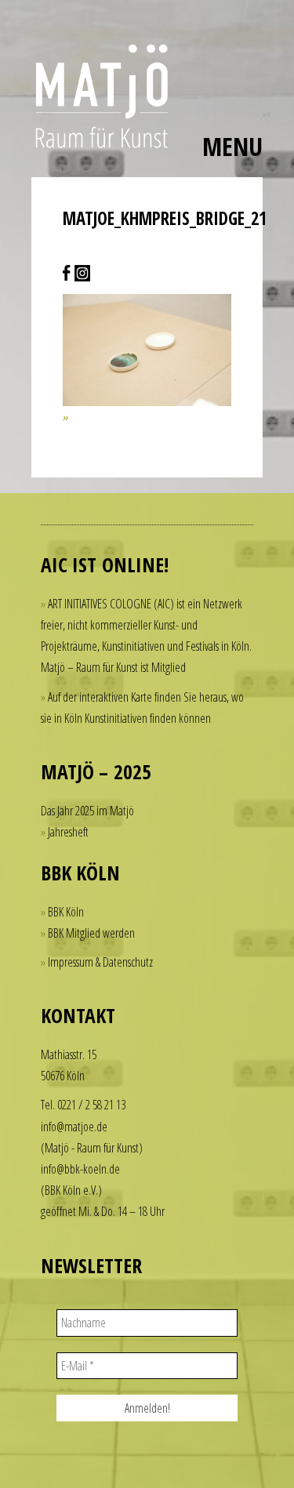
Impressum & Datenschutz (100, 962)
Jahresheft (68, 831)
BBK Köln (66, 911)
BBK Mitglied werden (91, 933)
